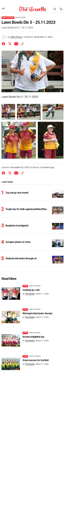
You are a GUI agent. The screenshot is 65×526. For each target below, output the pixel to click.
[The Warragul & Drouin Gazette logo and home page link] (32, 9)
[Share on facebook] (4, 44)
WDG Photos (16, 37)
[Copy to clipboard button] (21, 44)
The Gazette (30, 294)
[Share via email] (16, 44)
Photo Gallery (20, 17)
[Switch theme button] (61, 9)
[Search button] (54, 9)
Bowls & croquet (8, 17)
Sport (25, 286)
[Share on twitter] (10, 44)
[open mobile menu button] (3, 9)
